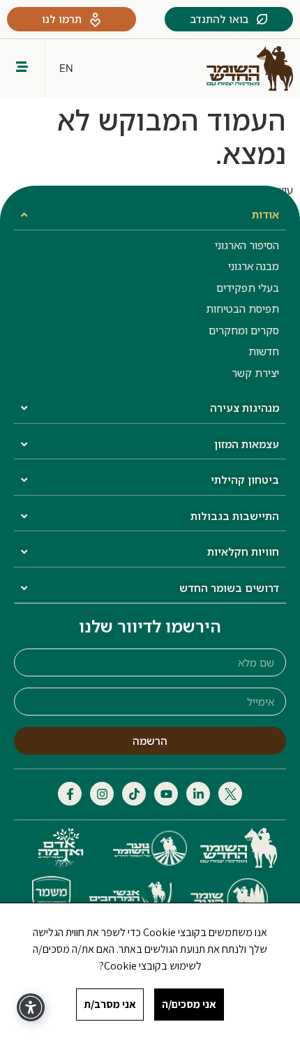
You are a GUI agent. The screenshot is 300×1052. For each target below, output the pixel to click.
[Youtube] (166, 794)
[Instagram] (102, 794)
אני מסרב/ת (110, 1004)
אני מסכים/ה (189, 1004)
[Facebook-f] (70, 794)
